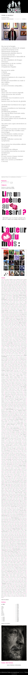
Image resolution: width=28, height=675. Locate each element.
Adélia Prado (7, 280)
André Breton (15, 295)
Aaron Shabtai (6, 279)
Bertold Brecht (6, 323)
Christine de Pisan (23, 340)
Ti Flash (23, 576)
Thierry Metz (7, 576)
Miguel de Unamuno (23, 500)
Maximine (16, 495)
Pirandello (3, 539)
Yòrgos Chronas (19, 593)
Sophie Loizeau (18, 567)
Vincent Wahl (23, 585)
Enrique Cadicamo (8, 364)
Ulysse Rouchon (18, 580)
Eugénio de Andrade (7, 366)
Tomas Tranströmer (17, 577)
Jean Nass (13, 433)
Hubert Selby (12, 413)
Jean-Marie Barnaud (10, 443)
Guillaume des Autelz (5, 400)
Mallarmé (3, 484)
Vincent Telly (12, 585)
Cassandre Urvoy (8, 329)
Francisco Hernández (13, 378)
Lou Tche (22, 475)
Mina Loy (21, 501)
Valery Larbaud (23, 581)
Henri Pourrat (22, 409)
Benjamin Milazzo (13, 319)
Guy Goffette (11, 403)
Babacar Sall (8, 316)
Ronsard (2, 557)
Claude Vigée (12, 345)
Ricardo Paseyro (4, 549)
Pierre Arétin (10, 531)
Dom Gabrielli (10, 356)
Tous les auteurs (5, 599)
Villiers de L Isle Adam (5, 585)
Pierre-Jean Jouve (24, 537)
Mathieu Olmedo (11, 492)
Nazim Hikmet (21, 505)
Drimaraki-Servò (22, 358)
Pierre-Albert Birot (17, 537)
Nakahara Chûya (10, 505)
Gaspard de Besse (15, 385)
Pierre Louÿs (7, 535)
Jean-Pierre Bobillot (23, 445)
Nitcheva (21, 507)
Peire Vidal (3, 526)
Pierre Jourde (21, 534)
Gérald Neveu (7, 393)
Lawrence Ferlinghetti (4, 469)
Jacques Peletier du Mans (11, 423)
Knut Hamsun (19, 464)
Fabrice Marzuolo (23, 369)
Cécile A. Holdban (4, 330)
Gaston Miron (7, 386)
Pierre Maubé (19, 535)
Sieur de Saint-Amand (6, 566)
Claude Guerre (3, 344)
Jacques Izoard (23, 421)
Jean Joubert (22, 430)
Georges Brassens (12, 389)
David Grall (16, 350)
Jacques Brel (7, 420)
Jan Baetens (20, 425)
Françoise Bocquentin (11, 381)
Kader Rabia (24, 461)
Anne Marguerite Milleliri (9, 304)
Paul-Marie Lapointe (4, 524)
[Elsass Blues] (21, 254)
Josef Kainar (18, 455)
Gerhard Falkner (13, 394)
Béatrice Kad (12, 318)
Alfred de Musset (7, 290)
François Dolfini (9, 380)
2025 (3, 617)
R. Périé (21, 539)
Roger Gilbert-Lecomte (13, 555)
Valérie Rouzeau (15, 581)
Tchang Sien (20, 572)
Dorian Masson (11, 358)
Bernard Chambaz (14, 320)
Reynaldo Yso (20, 547)
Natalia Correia (15, 505)
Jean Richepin (22, 433)
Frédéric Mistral (17, 383)
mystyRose (14, 674)
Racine (16, 540)
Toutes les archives (5, 623)
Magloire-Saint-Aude (8, 481)
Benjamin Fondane (4, 319)
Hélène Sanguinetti (17, 406)
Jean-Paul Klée (9, 445)
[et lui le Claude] (11, 270)
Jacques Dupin (4, 421)
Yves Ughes (13, 596)
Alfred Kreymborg (4, 291)
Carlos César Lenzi (20, 328)
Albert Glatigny (8, 285)
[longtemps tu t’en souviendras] (11, 275)
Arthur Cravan (9, 314)
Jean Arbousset (6, 428)
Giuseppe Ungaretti (18, 399)
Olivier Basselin (21, 511)
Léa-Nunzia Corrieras (13, 469)
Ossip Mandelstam (19, 514)
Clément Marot (17, 345)
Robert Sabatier (15, 552)
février (2, 613)
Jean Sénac (17, 434)
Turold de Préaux (12, 580)
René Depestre (21, 546)
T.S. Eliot (24, 571)
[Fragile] (21, 275)
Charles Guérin (14, 334)
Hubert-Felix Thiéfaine (18, 413)
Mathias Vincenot (23, 491)
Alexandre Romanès (7, 289)
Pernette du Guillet (9, 526)
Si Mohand (21, 565)
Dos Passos (17, 358)
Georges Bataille (23, 388)
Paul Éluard (3, 521)
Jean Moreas (8, 433)
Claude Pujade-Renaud (5, 345)
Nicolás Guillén (14, 506)
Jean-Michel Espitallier (18, 443)
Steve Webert (13, 570)
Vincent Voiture (17, 585)
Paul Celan (6, 520)
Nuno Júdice (24, 509)
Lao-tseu (2, 466)
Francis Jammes (9, 376)
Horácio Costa (6, 413)
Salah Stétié (11, 561)
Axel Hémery (14, 315)
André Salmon (16, 299)
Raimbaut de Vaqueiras (16, 541)
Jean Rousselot (6, 434)
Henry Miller (15, 410)
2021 (18, 604)
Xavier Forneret (3, 592)
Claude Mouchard (24, 344)
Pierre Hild (16, 534)
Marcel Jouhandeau (7, 486)
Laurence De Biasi (23, 466)
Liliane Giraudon (4, 474)
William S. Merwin (16, 591)
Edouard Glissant (11, 360)
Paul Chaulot (18, 520)
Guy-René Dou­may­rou (22, 403)
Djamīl (22, 355)
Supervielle (9, 571)
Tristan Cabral (23, 577)
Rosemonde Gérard (9, 557)
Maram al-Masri (23, 484)
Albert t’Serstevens (15, 285)
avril (2, 611)
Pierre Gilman (11, 534)
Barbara (22, 316)
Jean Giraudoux (9, 430)
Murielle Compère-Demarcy (15, 504)
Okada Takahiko (4, 511)
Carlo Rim (9, 328)
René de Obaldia (14, 546)
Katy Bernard (15, 463)
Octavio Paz (9, 510)
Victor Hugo (9, 583)
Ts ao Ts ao (6, 580)
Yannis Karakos (3, 593)
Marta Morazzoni (10, 491)
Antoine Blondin (13, 308)
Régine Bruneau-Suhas (5, 545)
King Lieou (14, 464)
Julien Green (15, 460)
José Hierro (6, 454)
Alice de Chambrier (23, 291)
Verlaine (4, 583)
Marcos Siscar (23, 486)
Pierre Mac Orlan (13, 535)
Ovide (25, 514)
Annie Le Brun (11, 305)
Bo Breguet (18, 324)
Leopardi (14, 471)
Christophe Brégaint (4, 341)
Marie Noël (7, 489)
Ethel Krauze (12, 365)
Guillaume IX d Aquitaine (21, 400)
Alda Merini (6, 286)
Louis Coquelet (14, 476)
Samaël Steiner (20, 561)
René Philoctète (9, 547)
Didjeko (20, 352)
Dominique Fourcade (22, 356)
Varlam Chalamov (4, 582)
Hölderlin (10, 411)
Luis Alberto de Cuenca (11, 479)
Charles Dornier (8, 334)
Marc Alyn (3, 485)
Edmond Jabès (4, 360)
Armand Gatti (6, 313)
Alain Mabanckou (10, 284)
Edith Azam (18, 359)
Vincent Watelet (4, 586)
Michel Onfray (15, 499)
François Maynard (23, 380)
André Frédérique (16, 296)
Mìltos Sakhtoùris (16, 501)
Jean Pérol (17, 433)
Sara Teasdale (23, 562)
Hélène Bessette (4, 406)
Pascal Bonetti (21, 515)
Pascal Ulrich (13, 516)
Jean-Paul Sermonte (15, 445)
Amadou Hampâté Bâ (18, 294)
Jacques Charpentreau (14, 420)
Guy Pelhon (16, 403)
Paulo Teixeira (17, 524)
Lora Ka (11, 475)
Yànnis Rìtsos (9, 593)
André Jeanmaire (9, 298)
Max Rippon (6, 495)
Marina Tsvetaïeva (9, 490)
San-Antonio (7, 562)
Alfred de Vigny (13, 290)
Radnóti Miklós (20, 540)
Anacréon (24, 294)
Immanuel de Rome (4, 415)
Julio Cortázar (20, 460)
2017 (18, 609)
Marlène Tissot (3, 491)
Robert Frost (22, 550)
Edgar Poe (13, 359)
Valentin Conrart (8, 581)
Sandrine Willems (13, 562)
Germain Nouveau (20, 394)
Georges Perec (20, 390)
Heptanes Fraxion (22, 410)
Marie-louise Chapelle (19, 489)
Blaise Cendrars (22, 323)
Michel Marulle (9, 499)
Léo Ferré (9, 470)
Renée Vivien (15, 547)
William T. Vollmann (23, 591)
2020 (18, 605)
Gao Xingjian (25, 384)
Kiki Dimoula (9, 464)
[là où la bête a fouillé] (6, 259)
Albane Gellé (3, 285)
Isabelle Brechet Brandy (6, 416)
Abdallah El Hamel (13, 279)
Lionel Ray (22, 474)
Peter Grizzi (15, 526)
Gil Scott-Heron (21, 395)
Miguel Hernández (4, 501)
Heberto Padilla (3, 405)
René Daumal (8, 546)
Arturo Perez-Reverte (15, 314)
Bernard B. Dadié (7, 320)
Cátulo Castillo (23, 329)
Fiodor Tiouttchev (9, 374)
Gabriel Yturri (14, 384)
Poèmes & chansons (6, 187)
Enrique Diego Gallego (16, 364)
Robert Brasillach (9, 550)
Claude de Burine (17, 342)
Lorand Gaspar (17, 475)
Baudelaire (8, 318)
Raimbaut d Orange (8, 541)
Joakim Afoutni (23, 450)
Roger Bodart (24, 554)
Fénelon (11, 371)
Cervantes (24, 330)
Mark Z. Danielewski (22, 490)
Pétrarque (19, 526)
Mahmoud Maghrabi (23, 481)
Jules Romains (19, 459)
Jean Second (12, 434)
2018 (18, 608)
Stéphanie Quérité (7, 570)
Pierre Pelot (9, 536)
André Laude (15, 298)
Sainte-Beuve (21, 560)
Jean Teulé (3, 435)
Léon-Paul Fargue (8, 471)
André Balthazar (9, 295)
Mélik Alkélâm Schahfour (23, 495)
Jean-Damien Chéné (20, 438)
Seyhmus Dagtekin (11, 565)
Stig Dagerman (3, 571)
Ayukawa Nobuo (19, 315)
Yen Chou (14, 593)
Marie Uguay (12, 489)
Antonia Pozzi (7, 309)
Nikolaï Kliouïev (24, 506)
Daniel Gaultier (3, 349)
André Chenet (22, 295)
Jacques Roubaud (11, 424)
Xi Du (25, 592)
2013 (18, 614)
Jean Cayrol (22, 428)
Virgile (9, 586)
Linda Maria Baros (17, 474)
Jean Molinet (3, 433)
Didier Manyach (8, 352)
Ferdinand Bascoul (17, 371)
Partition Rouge (15, 515)
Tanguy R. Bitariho (4, 572)
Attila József (24, 314)
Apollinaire (20, 310)
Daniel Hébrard (10, 349)
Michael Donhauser (17, 496)
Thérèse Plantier (12, 575)
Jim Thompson (13, 450)
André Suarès (6, 300)
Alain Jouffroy (3, 284)
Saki (25, 560)
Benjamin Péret (20, 319)
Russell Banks (23, 557)
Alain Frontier (18, 283)
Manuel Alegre (8, 484)
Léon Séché (19, 470)
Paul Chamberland (12, 520)
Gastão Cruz (21, 385)
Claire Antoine (19, 341)
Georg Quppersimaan (4, 388)
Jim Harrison (7, 450)
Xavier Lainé (15, 592)
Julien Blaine (9, 460)
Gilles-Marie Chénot (13, 398)
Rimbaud (4, 550)
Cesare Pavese (17, 331)
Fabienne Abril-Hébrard (5, 369)
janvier (2, 615)
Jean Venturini (13, 435)
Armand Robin (11, 313)
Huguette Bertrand (5, 414)
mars (2, 612)
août (2, 606)
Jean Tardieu (23, 434)
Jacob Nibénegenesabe (11, 419)
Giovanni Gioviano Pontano (21, 398)
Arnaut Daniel (4, 314)
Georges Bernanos (4, 389)
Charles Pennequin (8, 335)
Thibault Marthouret (19, 575)
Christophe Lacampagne (12, 341)
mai (2, 610)
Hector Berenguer (10, 405)
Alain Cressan (12, 283)
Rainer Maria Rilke (8, 542)
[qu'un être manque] (16, 259)
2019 (18, 606)
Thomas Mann (18, 576)
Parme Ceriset (10, 515)
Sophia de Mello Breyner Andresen (9, 567)
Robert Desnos (16, 550)
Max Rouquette (11, 495)
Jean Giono (4, 430)
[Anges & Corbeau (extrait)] (16, 275)
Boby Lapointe (23, 324)
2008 (18, 620)
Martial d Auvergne (16, 491)
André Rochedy (10, 299)
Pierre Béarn (20, 531)
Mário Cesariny (15, 490)
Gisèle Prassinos (11, 399)
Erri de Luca (7, 365)
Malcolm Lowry (18, 482)
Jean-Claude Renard (12, 438)
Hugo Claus (25, 413)
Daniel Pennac (23, 349)
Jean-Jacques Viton (9, 440)
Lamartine (8, 465)
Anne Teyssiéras (16, 304)
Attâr (20, 314)
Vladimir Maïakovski (19, 586)
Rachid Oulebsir (11, 540)
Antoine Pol (19, 308)
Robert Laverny (14, 551)
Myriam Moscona (23, 504)
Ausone (10, 315)
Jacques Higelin (17, 421)
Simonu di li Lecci (20, 566)
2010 (18, 617)
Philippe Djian (9, 529)
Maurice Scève (21, 494)
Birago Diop (16, 323)
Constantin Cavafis (13, 346)
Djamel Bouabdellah (16, 355)
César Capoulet (11, 331)
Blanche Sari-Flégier (12, 324)
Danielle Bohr (3, 350)
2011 (18, 616)
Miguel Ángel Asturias (15, 500)
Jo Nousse (18, 450)
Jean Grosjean (16, 430)
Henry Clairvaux (8, 410)
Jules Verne (25, 459)
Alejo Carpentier (19, 286)
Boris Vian (24, 325)
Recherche (3, 180)
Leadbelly (18, 469)
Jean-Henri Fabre (10, 439)
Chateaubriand (20, 336)
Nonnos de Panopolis (8, 509)
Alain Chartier (7, 283)
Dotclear (21, 672)
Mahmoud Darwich (15, 481)
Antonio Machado (4, 310)
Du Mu (10, 359)
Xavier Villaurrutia (20, 592)
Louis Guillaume (19, 476)
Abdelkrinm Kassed (20, 279)
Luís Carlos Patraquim (19, 479)
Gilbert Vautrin (8, 396)
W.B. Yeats (14, 587)
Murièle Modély (6, 504)
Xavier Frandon (9, 592)
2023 (3, 619)
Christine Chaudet (16, 340)
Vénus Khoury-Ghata (18, 582)
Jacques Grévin (10, 421)
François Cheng (12, 379)
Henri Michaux (9, 409)
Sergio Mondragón (4, 565)
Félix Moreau (7, 371)
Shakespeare (17, 565)
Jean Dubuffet (19, 429)
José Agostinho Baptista (18, 453)
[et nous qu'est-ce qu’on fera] (21, 259)
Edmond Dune (23, 359)
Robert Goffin (7, 551)
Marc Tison (8, 485)
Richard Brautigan (16, 549)
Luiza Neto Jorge (13, 480)
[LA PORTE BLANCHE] (6, 270)
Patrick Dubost (11, 519)
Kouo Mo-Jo (24, 464)
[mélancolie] (6, 265)
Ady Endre (20, 280)
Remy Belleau (11, 545)
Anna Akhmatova (12, 303)
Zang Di (17, 596)
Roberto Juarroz (13, 554)
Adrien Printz (15, 280)
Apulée (25, 310)
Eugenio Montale (14, 366)
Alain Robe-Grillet (16, 284)
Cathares (12, 329)
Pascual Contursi (18, 516)
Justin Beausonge (8, 461)
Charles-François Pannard (13, 336)
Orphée (3, 514)
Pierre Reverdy (21, 536)
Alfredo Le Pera (10, 291)
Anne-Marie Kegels (4, 305)
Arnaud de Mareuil (24, 313)
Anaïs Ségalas (3, 295)
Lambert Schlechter (14, 465)
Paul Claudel (24, 520)
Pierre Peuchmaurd (15, 536)
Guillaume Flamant (13, 400)
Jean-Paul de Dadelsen (18, 444)
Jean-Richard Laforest (20, 448)
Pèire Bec (19, 525)
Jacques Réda (20, 423)
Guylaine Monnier (4, 404)
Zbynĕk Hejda (22, 596)
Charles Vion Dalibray (4, 336)
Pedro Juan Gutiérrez (8, 525)
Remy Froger (24, 545)
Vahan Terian (24, 580)
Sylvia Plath (15, 571)
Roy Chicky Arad (17, 557)
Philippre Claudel (12, 530)
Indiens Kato (10, 415)
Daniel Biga (24, 347)
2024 (3, 618)
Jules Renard (14, 459)
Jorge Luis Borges (5, 453)
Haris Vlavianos (18, 404)
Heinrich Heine (16, 405)
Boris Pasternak (17, 325)
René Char (3, 546)
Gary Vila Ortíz (4, 385)
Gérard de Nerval (20, 393)
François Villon (4, 381)
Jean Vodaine (19, 435)
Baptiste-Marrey (17, 316)
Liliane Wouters (10, 474)
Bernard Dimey (20, 320)
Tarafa (9, 572)
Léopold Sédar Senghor (20, 471)
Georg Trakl (11, 388)
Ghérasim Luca (8, 395)
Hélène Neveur (10, 406)
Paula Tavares (11, 524)
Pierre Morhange (4, 536)
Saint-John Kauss (8, 560)
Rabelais (24, 539)
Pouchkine (7, 539)
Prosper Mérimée (16, 539)
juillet (2, 607)
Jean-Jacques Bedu (17, 439)
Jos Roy (11, 453)
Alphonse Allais (23, 292)
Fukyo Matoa (23, 383)
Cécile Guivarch (11, 330)
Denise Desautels (13, 351)
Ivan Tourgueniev (23, 416)
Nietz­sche (19, 506)
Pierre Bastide (15, 531)
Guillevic (3, 401)
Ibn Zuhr (19, 414)
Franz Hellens (11, 383)
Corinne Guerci (20, 346)
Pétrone (22, 526)
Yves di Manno (8, 596)
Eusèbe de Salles (20, 366)
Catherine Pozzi (17, 329)
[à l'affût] (11, 254)
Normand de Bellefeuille (17, 509)
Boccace (2, 325)
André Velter (11, 300)
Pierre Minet (24, 535)
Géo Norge (23, 386)
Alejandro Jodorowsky (11, 286)
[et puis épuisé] (16, 254)
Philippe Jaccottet (16, 529)
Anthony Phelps (6, 308)
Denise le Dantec (20, 351)
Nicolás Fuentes (7, 506)
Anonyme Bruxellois (22, 305)
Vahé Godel (3, 581)
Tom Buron (7, 577)
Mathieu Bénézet (4, 492)
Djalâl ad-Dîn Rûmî (9, 355)
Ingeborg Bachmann (16, 415)
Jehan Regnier (21, 449)
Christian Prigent (18, 339)
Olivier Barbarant (15, 511)
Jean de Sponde (14, 429)
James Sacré (14, 425)
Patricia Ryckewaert (4, 519)
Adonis (11, 280)
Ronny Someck (23, 556)
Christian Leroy (11, 339)
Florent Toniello (4, 375)
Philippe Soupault (5, 530)
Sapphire (18, 562)
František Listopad (5, 383)
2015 (18, 611)
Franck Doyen (20, 378)
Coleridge (7, 346)
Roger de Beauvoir (5, 555)
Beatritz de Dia (18, 318)
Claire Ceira (24, 341)
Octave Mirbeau (4, 510)
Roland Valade (12, 556)
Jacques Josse (3, 423)
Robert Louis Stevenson (22, 551)
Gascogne (9, 385)
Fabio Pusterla (12, 369)
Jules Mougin (8, 459)
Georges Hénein (14, 390)
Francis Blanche (12, 375)
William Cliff (3, 591)
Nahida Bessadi (3, 505)
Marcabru (22, 485)
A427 (2, 279)
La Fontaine (3, 465)
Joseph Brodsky (23, 455)
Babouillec (12, 316)
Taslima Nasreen (14, 572)
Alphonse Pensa (5, 17)
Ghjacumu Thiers (15, 395)
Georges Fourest (8, 390)
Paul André (22, 519)
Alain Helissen (23, 283)
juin (2, 609)
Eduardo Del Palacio (18, 360)
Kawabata (24, 463)
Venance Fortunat (11, 582)
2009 (18, 619)
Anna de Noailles (19, 303)
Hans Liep (13, 404)
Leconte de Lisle (24, 469)
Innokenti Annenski (23, 415)
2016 (18, 610)
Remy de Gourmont (18, 545)
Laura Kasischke (7, 466)
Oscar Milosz (7, 514)
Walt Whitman (23, 587)
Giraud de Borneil (4, 399)
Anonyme (16, 305)
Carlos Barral (14, 328)
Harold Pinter (24, 404)
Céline (15, 330)
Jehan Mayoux (16, 449)
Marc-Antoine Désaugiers (15, 485)
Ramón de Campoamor (16, 542)
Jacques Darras (23, 420)
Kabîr (20, 461)
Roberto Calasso (7, 554)
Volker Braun (9, 587)
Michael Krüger (23, 496)
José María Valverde (11, 454)
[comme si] (11, 265)
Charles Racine (14, 335)
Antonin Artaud (13, 309)
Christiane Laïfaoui (8, 340)
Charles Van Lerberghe (22, 335)
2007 (18, 621)
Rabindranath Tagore (4, 540)
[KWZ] (21, 270)
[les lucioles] (11, 259)
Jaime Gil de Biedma (19, 424)
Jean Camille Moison (14, 428)
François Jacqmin (16, 380)
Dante (8, 350)
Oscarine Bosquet (13, 514)
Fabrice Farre (17, 369)
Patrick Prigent (17, 519)
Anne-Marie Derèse (23, 304)
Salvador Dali (15, 561)
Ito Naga (18, 416)
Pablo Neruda (4, 515)
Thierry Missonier (13, 576)
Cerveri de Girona (4, 331)
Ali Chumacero (16, 291)
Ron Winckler (17, 556)
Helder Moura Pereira (23, 405)
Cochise (3, 346)
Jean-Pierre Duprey (5, 446)
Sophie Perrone (24, 567)
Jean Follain (25, 429)
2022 (3, 621)
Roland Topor (7, 556)
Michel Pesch (21, 499)
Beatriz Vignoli (23, 318)
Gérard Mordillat (7, 394)
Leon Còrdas (14, 470)
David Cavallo (11, 350)
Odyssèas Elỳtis (23, 510)
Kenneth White (3, 464)
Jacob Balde (4, 419)
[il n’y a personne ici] (21, 265)
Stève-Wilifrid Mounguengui (21, 570)
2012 (18, 615)
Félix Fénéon (21, 370)
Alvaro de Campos (11, 294)
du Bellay (6, 359)
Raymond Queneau (22, 544)
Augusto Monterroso (5, 315)
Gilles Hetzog (7, 398)
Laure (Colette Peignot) (15, 466)
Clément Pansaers (24, 345)
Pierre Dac (25, 531)
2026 (3, 604)
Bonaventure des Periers (9, 325)
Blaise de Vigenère (4, 324)
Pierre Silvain (11, 537)
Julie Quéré (4, 460)
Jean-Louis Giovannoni (18, 440)
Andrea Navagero (16, 300)
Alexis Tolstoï (21, 289)
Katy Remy (20, 463)
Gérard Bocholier (13, 393)
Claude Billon (10, 342)
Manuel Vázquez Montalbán (15, 484)
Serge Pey (24, 563)
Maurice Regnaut (16, 494)
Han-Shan (9, 404)
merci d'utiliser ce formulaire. (14, 665)
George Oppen (17, 388)
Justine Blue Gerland (15, 461)
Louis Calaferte (8, 476)
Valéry (19, 581)
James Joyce (8, 425)
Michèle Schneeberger (7, 500)
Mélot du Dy (4, 496)
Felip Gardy (16, 370)
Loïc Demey (7, 475)
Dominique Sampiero (4, 358)
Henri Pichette (16, 409)
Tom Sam (11, 577)
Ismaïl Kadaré (14, 416)
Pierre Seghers (6, 537)
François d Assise (19, 379)
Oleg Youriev (10, 511)
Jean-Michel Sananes (9, 444)
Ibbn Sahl (10, 414)
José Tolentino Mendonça (20, 454)
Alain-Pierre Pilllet (23, 284)
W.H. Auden (18, 587)
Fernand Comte (23, 371)
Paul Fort (9, 521)
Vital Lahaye (13, 586)
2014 (18, 612)
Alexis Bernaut (15, 289)
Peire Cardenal (24, 525)
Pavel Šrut (22, 524)
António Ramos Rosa (13, 310)
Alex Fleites (25, 286)
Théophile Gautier (4, 575)
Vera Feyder (25, 582)
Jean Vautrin (8, 435)
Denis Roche (7, 351)
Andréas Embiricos (23, 300)
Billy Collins (12, 323)
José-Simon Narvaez (11, 455)
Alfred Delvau (19, 290)
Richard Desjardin (24, 549)
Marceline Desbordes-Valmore (16, 486)
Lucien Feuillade (4, 479)
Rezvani (24, 547)
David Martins (21, 350)
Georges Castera (20, 389)
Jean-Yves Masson (10, 449)
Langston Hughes (22, 465)
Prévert (11, 539)
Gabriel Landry (3, 384)
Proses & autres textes (6, 188)
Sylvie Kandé (20, 571)
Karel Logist (4, 463)
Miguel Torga (11, 501)
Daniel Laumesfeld (17, 349)
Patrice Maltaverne (15, 517)
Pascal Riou (8, 516)
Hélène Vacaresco (24, 406)
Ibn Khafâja (15, 414)
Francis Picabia (17, 376)
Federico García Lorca (7, 370)
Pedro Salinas (15, 525)
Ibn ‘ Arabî (24, 414)
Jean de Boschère (8, 429)
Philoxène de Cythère (20, 530)
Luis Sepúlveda (7, 480)
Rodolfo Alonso (19, 554)
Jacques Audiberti (19, 419)
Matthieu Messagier (18, 492)
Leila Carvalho (4, 470)
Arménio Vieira (17, 313)
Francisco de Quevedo (5, 378)
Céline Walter (19, 330)
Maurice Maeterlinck (9, 494)
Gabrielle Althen (19, 384)
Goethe (25, 399)
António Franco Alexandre (21, 309)
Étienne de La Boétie (19, 365)
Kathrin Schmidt (9, 463)
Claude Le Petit (10, 344)
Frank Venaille (24, 381)
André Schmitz (21, 299)
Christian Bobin (23, 337)
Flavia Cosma (16, 374)
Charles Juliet (20, 334)
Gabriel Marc (9, 384)
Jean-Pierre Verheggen (11, 448)
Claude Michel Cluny (16, 344)
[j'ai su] (16, 265)
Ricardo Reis (9, 549)
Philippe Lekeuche (24, 529)
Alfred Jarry (24, 290)
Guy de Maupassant (4, 403)
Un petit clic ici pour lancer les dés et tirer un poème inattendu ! (14, 218)
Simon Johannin (13, 566)
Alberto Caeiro (21, 285)
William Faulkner (9, 591)
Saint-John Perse (15, 560)
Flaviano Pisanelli (23, 374)
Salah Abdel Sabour (4, 561)
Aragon (3, 311)
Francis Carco (20, 375)
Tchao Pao (24, 572)
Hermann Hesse (4, 411)
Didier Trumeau (15, 352)
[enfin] (6, 254)
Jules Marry (3, 459)
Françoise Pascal (18, 381)
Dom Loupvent (15, 356)
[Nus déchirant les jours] (6, 275)
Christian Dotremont (4, 339)
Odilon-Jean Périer (16, 510)
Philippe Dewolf (3, 529)
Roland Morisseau (21, 555)
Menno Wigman (10, 496)
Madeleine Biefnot (20, 480)
